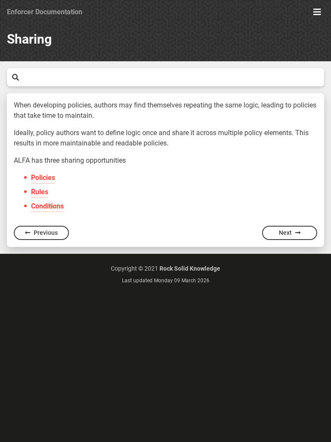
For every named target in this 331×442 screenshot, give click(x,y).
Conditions (47, 206)
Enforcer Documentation (44, 12)
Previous (46, 232)
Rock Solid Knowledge (189, 268)
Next (285, 232)
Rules (39, 192)
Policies (43, 178)
